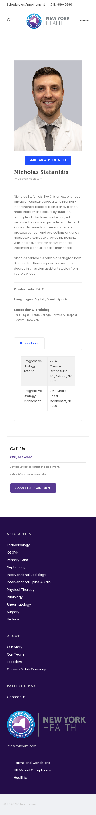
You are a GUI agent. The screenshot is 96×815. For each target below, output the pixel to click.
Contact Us (16, 697)
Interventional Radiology (26, 574)
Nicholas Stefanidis (41, 171)
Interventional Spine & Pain (29, 582)
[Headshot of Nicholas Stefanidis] (48, 105)
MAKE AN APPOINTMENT (48, 160)
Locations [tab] (31, 343)
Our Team (15, 654)
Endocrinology (18, 545)
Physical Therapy (20, 589)
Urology (13, 619)
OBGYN (12, 552)
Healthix (20, 777)
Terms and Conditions (32, 762)
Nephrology (16, 567)
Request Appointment (33, 488)
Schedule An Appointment (26, 4)
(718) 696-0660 (60, 4)
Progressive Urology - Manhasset (33, 396)
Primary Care (17, 560)
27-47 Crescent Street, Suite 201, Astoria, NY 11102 (61, 371)
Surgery (13, 612)
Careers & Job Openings (27, 669)
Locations (15, 661)
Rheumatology (19, 604)
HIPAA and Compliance (32, 770)
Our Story (14, 647)
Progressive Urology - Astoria (33, 366)
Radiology (15, 597)
